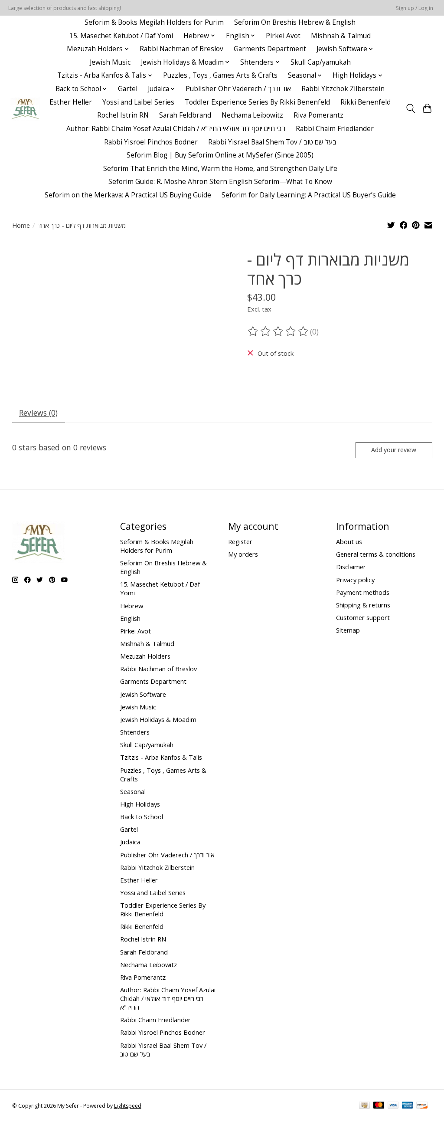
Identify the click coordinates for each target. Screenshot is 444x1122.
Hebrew (131, 605)
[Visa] (393, 1106)
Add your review (393, 450)
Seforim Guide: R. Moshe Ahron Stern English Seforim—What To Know (220, 181)
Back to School (141, 816)
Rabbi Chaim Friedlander (335, 128)
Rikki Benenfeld (365, 102)
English (130, 618)
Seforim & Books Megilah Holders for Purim (154, 22)
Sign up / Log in (414, 8)
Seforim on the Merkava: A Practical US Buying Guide (128, 195)
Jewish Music (110, 62)
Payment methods (362, 592)
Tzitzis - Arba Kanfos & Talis (161, 757)
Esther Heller (70, 102)
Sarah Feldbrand (185, 115)
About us (349, 541)
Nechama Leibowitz (252, 115)
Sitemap (348, 630)
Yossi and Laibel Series (138, 102)
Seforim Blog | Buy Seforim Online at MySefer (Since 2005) (220, 155)
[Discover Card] (422, 1106)
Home (21, 225)
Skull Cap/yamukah (321, 62)
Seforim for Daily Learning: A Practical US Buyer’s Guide (309, 195)
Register (240, 541)
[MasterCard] (379, 1106)
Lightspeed (127, 1105)
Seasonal (133, 791)
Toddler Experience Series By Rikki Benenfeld (257, 102)
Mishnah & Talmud (341, 35)
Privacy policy (355, 579)
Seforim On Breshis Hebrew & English (295, 22)
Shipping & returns (363, 604)
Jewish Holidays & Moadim (158, 719)
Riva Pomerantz (318, 115)
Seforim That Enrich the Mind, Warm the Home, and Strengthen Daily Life (220, 168)
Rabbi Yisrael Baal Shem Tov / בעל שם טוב (272, 142)
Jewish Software (143, 694)
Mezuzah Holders (145, 656)
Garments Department (270, 48)
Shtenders (135, 732)
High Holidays (140, 804)
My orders (243, 554)
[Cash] (364, 1106)
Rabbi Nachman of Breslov (181, 48)
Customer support (363, 617)
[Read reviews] (278, 331)
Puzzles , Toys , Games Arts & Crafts (220, 75)
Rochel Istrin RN (123, 115)
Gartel (127, 88)
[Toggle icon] (410, 108)
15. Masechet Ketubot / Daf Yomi (121, 35)
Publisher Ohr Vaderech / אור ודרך (238, 88)
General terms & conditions (375, 554)
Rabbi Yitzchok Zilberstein (343, 88)
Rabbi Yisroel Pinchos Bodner (151, 142)
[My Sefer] (25, 109)
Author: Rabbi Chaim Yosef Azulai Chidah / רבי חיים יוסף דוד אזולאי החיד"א (175, 128)
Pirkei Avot (283, 35)
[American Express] (407, 1106)
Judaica (130, 841)
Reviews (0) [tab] (38, 412)
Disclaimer (351, 566)
